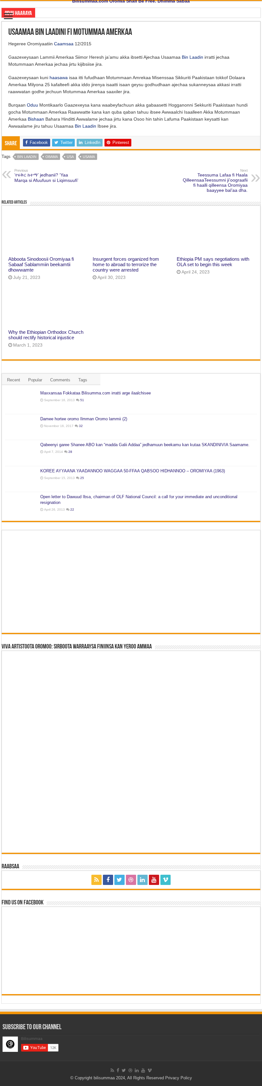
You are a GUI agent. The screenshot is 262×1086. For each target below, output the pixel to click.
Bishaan (36, 119)
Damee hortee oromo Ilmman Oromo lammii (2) (83, 418)
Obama (51, 157)
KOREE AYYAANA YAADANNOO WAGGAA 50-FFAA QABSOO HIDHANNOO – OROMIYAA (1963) (132, 470)
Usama (89, 157)
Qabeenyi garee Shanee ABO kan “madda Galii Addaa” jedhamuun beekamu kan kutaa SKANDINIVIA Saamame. (145, 444)
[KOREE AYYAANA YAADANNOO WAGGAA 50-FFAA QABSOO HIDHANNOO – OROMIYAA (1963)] (21, 479)
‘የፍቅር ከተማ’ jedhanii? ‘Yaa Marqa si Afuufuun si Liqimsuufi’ (46, 176)
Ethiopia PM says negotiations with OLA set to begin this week (213, 261)
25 (82, 478)
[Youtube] (154, 880)
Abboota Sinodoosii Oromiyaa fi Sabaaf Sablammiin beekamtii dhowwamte (41, 264)
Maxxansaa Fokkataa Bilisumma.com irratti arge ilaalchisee (95, 393)
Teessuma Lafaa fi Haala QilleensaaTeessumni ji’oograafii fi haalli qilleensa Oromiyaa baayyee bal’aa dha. (215, 181)
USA (70, 157)
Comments (60, 380)
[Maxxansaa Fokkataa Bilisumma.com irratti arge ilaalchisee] (21, 401)
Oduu (32, 105)
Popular (35, 380)
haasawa (59, 77)
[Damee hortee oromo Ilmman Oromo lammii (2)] (21, 427)
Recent (13, 380)
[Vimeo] (165, 880)
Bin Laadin (192, 57)
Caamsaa (63, 43)
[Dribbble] (131, 880)
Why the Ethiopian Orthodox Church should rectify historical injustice (45, 334)
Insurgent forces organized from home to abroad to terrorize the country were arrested (126, 264)
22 (72, 509)
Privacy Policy (178, 1077)
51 (82, 400)
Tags (82, 380)
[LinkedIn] (142, 880)
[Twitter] (119, 880)
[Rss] (96, 880)
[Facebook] (108, 880)
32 (81, 426)
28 (70, 451)
